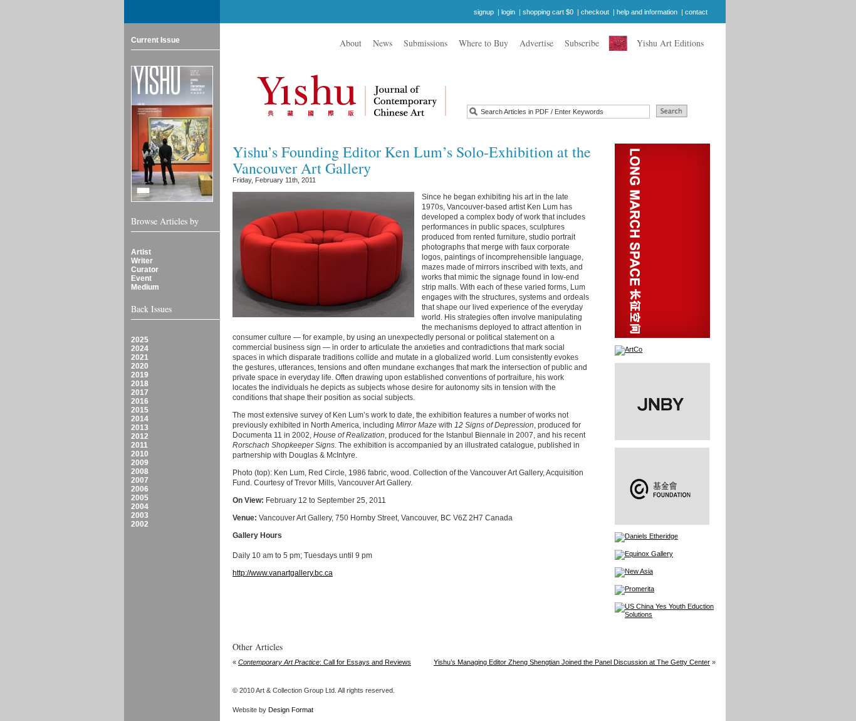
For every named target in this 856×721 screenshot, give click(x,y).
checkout (595, 12)
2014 (140, 418)
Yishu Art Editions (670, 43)
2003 (140, 515)
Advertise (536, 43)
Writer (142, 260)
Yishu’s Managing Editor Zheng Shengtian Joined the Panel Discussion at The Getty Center (572, 662)
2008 (140, 471)
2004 (140, 506)
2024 (140, 348)
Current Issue (155, 40)
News (382, 43)
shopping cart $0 (548, 12)
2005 (140, 497)
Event (141, 278)
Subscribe (582, 43)
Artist (141, 252)
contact (696, 12)
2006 (140, 489)
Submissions (425, 43)
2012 (140, 436)
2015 (140, 410)
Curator (145, 269)
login (508, 12)
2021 (140, 357)
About (351, 43)
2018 (140, 383)
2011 (139, 445)
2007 (140, 480)
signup (484, 12)
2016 (140, 401)
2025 (140, 339)
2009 (140, 462)
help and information (647, 12)
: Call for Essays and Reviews (324, 662)
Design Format (290, 709)
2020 (140, 366)
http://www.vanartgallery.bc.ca (282, 573)
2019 (140, 375)
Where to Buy (483, 43)
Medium (145, 287)
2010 (140, 454)
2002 (140, 524)
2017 (140, 392)
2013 (140, 427)
